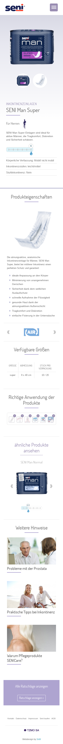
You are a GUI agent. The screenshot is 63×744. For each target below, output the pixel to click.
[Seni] (15, 8)
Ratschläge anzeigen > (31, 698)
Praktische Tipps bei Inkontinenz (31, 611)
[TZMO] (31, 730)
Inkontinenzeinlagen (21, 104)
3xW (39, 739)
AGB (53, 718)
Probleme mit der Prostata (27, 568)
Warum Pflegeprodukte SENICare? (24, 658)
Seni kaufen (45, 718)
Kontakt (11, 718)
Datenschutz (21, 718)
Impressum (33, 718)
